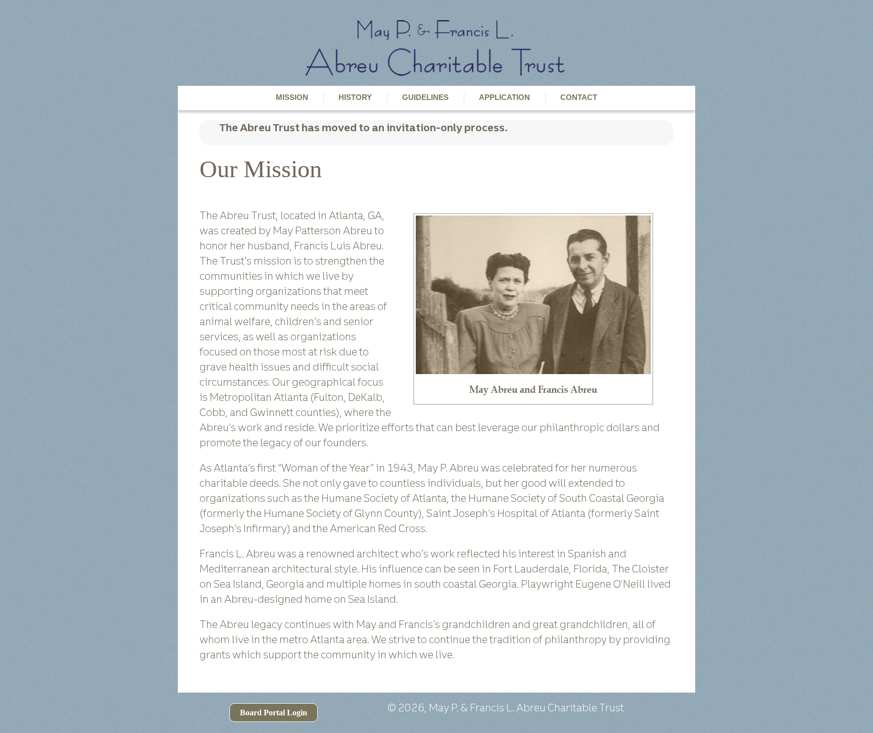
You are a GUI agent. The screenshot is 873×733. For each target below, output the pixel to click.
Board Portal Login (273, 712)
